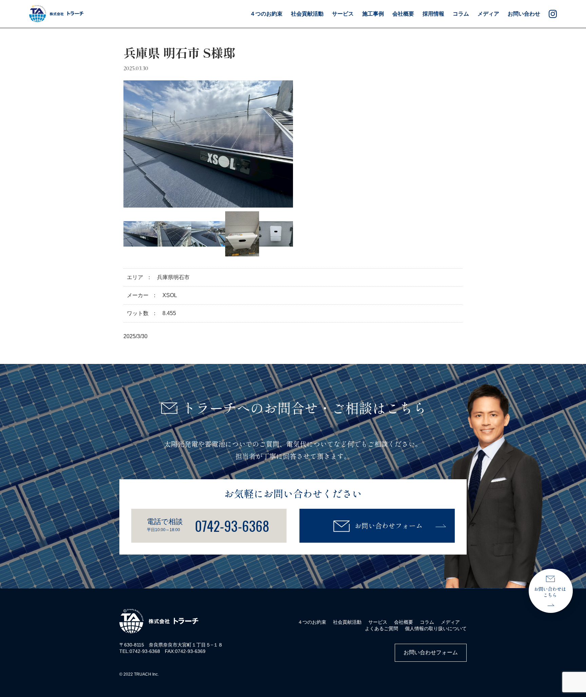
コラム (461, 14)
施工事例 (373, 14)
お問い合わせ (524, 14)
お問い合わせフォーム (389, 525)
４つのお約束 (266, 14)
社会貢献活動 (347, 622)
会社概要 (403, 14)
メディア (488, 14)
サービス (377, 622)
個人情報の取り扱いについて (436, 628)
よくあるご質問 (381, 628)
